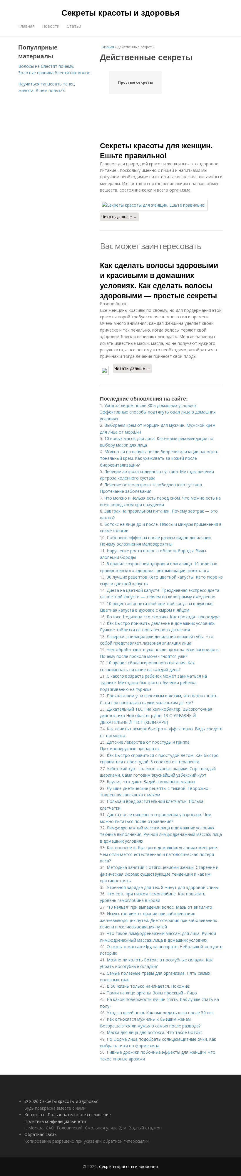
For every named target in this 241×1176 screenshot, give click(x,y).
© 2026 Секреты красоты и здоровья (61, 1101)
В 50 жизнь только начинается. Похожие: (148, 986)
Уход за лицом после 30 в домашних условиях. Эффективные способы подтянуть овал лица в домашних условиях (157, 412)
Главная (26, 26)
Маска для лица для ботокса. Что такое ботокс (154, 1032)
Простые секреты (135, 82)
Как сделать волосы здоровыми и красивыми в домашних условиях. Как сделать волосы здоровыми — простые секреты (159, 280)
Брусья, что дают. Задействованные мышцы (151, 781)
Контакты (34, 1114)
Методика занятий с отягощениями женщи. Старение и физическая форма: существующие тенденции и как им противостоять (159, 873)
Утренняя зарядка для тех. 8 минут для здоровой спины (163, 887)
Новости (50, 26)
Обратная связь (40, 1134)
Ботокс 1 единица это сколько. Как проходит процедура (163, 617)
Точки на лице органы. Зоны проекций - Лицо (152, 993)
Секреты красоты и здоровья (120, 12)
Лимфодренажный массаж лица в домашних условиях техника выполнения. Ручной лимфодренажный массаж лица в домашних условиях (161, 834)
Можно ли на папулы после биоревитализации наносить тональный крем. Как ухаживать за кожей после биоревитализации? (159, 458)
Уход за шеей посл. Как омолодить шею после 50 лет (160, 1012)
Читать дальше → (119, 217)
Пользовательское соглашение (79, 1114)
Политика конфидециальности (55, 1121)
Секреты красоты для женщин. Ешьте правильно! (156, 150)
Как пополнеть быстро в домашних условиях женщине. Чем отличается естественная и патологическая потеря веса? (159, 854)
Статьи (74, 26)
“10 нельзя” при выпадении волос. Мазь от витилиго (159, 907)
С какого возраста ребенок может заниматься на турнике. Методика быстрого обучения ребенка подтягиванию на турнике (153, 682)
